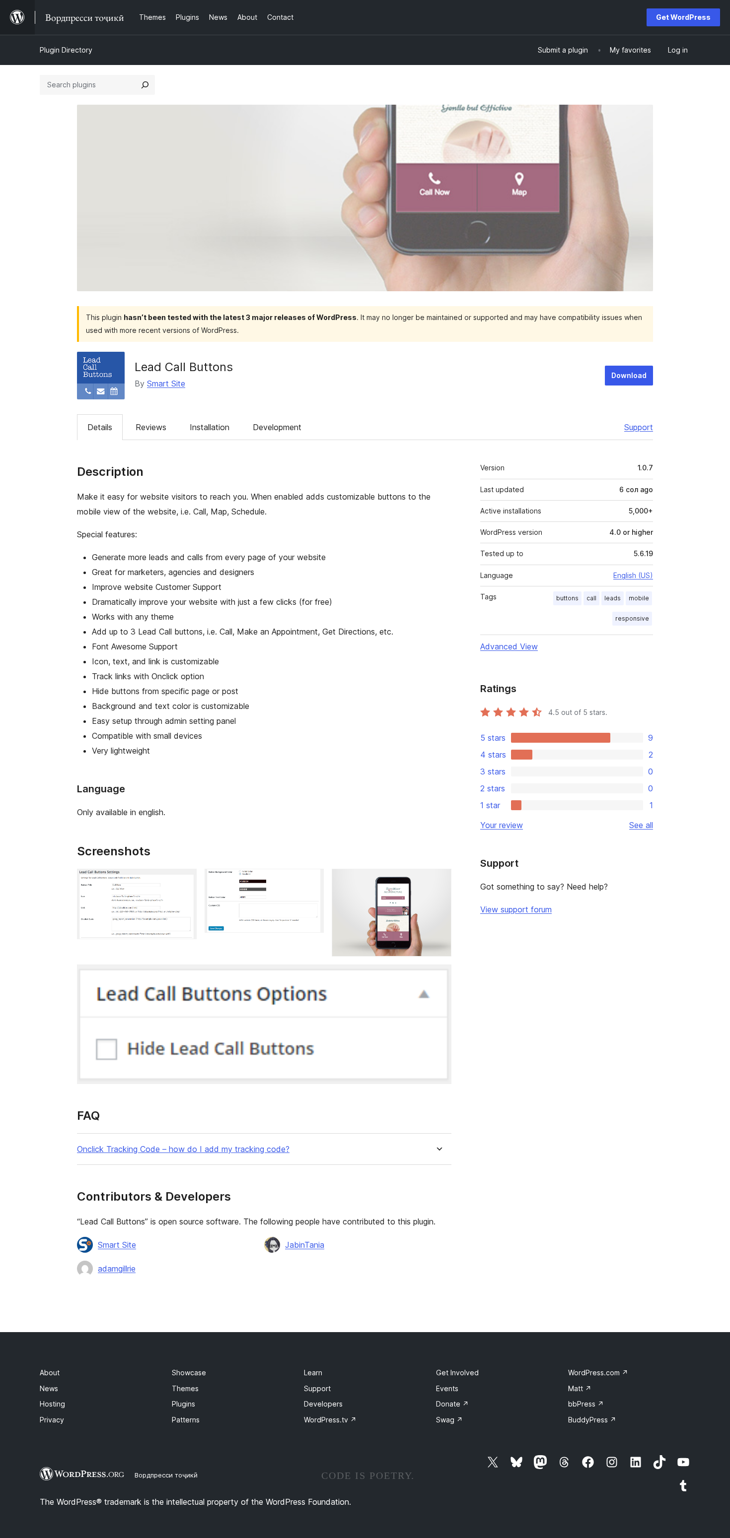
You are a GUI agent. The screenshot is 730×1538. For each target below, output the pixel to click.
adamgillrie (117, 1269)
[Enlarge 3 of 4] (438, 882)
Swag (449, 1419)
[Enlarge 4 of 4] (438, 978)
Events (447, 1388)
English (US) (633, 575)
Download (629, 375)
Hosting (52, 1404)
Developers (323, 1404)
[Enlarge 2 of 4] (310, 882)
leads (612, 598)
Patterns (186, 1419)
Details (99, 427)
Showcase (189, 1372)
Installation (209, 427)
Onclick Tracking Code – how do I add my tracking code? (183, 1149)
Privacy (52, 1419)
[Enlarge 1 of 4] (183, 882)
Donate (452, 1404)
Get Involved (457, 1372)
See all (641, 825)
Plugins (183, 1404)
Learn (313, 1372)
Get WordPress (683, 17)
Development (277, 427)
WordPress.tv (330, 1419)
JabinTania (304, 1245)
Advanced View (509, 646)
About (50, 1372)
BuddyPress (592, 1419)
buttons (567, 598)
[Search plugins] (145, 85)
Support (638, 427)
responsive (632, 618)
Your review (501, 825)
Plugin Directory (66, 50)
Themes (185, 1388)
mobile (639, 598)
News (49, 1388)
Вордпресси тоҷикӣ (166, 1475)
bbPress (586, 1404)
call (591, 598)
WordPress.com (598, 1372)
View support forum (516, 909)
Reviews (151, 427)
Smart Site (166, 383)
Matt (579, 1388)
